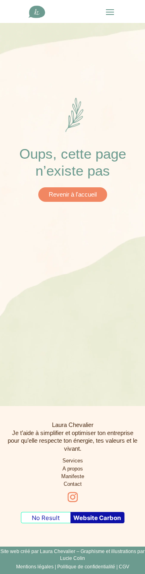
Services (72, 461)
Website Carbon (97, 518)
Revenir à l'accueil (73, 194)
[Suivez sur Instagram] (72, 497)
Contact (73, 484)
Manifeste (72, 476)
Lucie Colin (72, 558)
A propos (72, 469)
